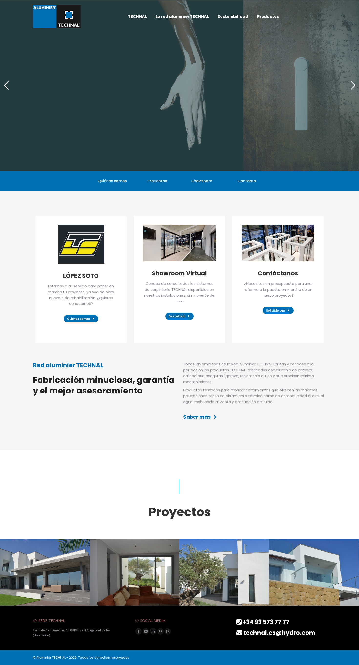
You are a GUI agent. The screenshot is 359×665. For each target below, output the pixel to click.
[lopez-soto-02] (134, 572)
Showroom (201, 181)
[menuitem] (137, 16)
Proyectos (157, 181)
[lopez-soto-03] (224, 572)
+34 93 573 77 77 (266, 622)
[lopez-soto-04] (314, 572)
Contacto (247, 181)
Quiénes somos (112, 181)
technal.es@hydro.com (279, 633)
